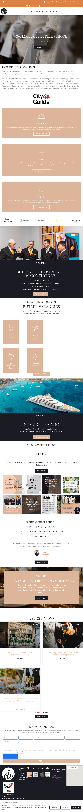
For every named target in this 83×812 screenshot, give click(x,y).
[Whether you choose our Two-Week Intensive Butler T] (12, 504)
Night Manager (11, 336)
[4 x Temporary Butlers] (11, 356)
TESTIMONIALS (23, 778)
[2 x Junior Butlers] (35, 356)
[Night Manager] (11, 328)
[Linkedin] (30, 6)
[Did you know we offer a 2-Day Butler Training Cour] (12, 484)
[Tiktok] (40, 6)
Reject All (65, 807)
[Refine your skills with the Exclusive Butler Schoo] (51, 504)
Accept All (76, 807)
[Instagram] (33, 6)
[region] (41, 806)
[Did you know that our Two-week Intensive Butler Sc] (70, 484)
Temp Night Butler (35, 337)
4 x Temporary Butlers (11, 365)
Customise (54, 807)
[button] (78, 11)
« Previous (37, 712)
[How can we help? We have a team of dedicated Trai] (70, 504)
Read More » (20, 658)
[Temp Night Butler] (35, 328)
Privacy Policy (26, 750)
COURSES (22, 774)
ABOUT (21, 776)
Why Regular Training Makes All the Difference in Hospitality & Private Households (20, 700)
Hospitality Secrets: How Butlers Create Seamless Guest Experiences (63, 653)
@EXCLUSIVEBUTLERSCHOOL (41, 445)
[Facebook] (27, 6)
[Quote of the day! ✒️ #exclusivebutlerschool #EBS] (51, 484)
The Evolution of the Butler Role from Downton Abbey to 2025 (20, 653)
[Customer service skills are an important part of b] (31, 484)
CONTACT (22, 780)
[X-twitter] (37, 6)
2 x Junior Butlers (35, 364)
